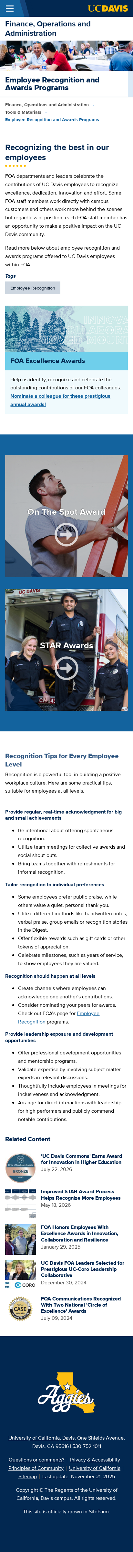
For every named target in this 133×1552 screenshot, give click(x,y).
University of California (94, 1468)
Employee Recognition (32, 287)
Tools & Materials (23, 112)
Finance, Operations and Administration (48, 28)
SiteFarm (99, 1511)
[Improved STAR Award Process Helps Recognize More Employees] (20, 1203)
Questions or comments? (36, 1459)
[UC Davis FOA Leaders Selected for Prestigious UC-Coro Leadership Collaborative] (20, 1274)
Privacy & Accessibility (95, 1459)
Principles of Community (36, 1468)
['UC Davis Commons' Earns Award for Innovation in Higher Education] (20, 1167)
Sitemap (27, 1476)
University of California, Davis (41, 1438)
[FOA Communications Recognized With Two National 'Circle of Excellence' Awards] (20, 1310)
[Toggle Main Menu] (9, 8)
